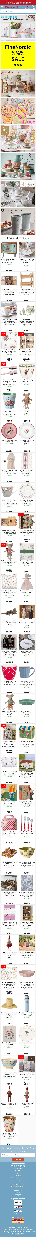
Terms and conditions (18, 1186)
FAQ (18, 1173)
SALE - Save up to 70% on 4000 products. (18, 3)
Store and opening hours (18, 1178)
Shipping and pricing (18, 1166)
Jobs (18, 1180)
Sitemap (18, 1175)
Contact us (18, 1168)
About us (18, 1170)
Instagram (18, 1195)
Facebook (18, 1192)
